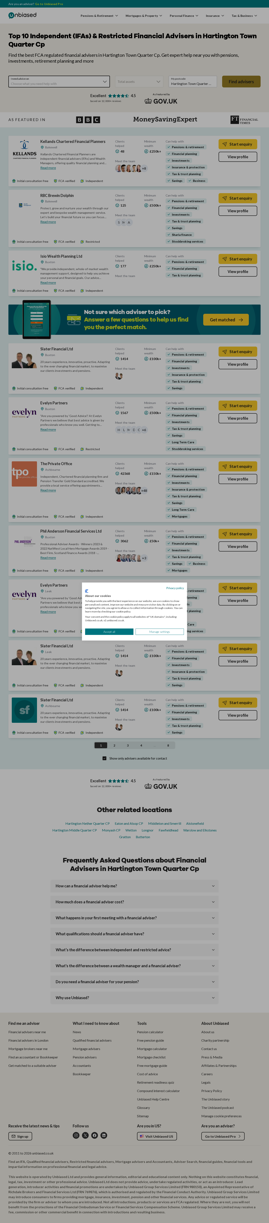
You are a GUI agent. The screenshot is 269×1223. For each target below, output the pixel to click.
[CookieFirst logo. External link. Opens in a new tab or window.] (86, 591)
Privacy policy (175, 588)
